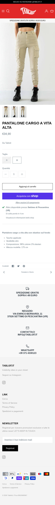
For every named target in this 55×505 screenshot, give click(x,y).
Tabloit (8, 143)
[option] (27, 64)
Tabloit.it (10, 495)
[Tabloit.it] (27, 11)
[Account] (46, 11)
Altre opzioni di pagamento (27, 202)
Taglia (4, 154)
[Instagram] (4, 382)
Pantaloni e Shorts (27, 272)
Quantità (6, 168)
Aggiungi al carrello (27, 186)
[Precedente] (4, 272)
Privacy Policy (8, 407)
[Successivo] (51, 272)
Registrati (10, 448)
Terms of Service (9, 403)
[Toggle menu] (3, 11)
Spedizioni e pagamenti (12, 411)
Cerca (5, 399)
